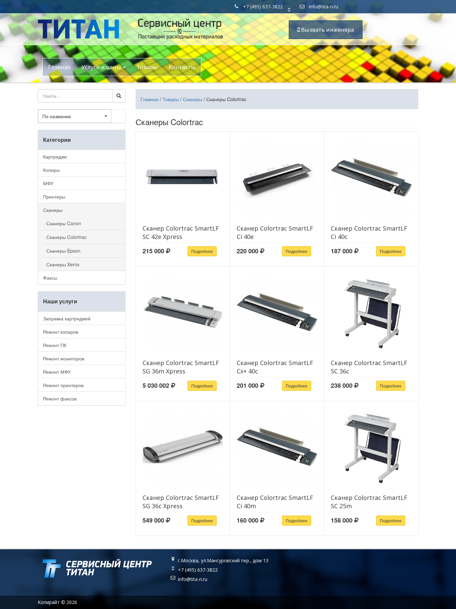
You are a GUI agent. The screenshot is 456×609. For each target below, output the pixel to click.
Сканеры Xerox (62, 264)
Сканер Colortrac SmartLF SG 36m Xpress (181, 367)
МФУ (48, 183)
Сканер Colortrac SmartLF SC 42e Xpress (181, 232)
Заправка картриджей (66, 318)
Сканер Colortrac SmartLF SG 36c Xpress (181, 502)
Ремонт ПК (54, 345)
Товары (147, 67)
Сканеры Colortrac (66, 237)
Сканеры (192, 99)
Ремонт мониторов (63, 358)
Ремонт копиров (60, 331)
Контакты (182, 67)
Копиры (51, 170)
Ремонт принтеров (63, 385)
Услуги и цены (102, 67)
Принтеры (54, 196)
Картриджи (55, 156)
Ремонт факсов (59, 398)
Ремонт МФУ (57, 371)
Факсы (50, 277)
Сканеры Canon (63, 223)
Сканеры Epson (63, 250)
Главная (59, 67)
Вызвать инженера (327, 29)
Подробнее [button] (202, 251)
